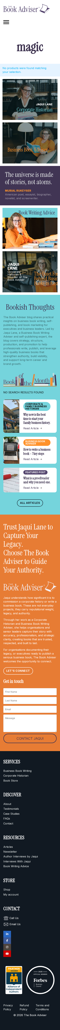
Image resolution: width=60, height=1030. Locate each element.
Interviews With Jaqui (16, 861)
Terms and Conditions (42, 1007)
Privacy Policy (8, 1007)
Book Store (10, 780)
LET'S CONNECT (18, 670)
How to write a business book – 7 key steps (36, 451)
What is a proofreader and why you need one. (36, 480)
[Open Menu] (6, 22)
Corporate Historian (15, 775)
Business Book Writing (17, 770)
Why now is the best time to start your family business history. (36, 418)
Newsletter (10, 851)
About (7, 804)
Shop (6, 889)
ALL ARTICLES (30, 502)
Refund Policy (24, 1007)
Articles (8, 846)
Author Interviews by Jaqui (20, 856)
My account (10, 894)
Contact (8, 823)
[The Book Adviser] (26, 9)
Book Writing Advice (16, 866)
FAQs (6, 818)
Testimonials (11, 808)
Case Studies (11, 813)
